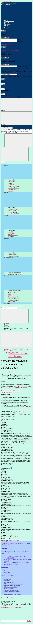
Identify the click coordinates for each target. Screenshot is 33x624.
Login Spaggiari (14, 72)
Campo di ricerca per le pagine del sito (11, 306)
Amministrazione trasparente (12, 591)
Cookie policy (8, 579)
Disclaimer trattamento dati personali (11, 607)
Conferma (9, 128)
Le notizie (7, 326)
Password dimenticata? (7, 44)
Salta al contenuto (6, 1)
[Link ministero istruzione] (8, 3)
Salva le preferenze (14, 540)
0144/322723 (10, 558)
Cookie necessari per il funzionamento (11, 411)
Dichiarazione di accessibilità (12, 585)
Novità (6, 325)
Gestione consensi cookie (11, 590)
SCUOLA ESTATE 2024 (15, 357)
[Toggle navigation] (15, 154)
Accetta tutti (7, 392)
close (2, 162)
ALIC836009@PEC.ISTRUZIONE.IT (16, 563)
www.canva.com (5, 468)
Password (20, 41)
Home (6, 323)
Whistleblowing (8, 588)
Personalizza (4, 391)
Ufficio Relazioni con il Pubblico (13, 584)
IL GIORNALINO (13, 352)
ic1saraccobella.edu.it (7, 419)
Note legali (7, 580)
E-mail (19, 66)
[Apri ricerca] (18, 140)
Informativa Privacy (9, 582)
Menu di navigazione (22, 345)
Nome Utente (21, 39)
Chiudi (3, 84)
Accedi (3, 30)
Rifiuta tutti (15, 391)
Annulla (3, 128)
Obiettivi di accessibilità (10, 587)
